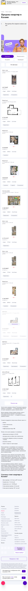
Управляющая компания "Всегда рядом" (6, 535)
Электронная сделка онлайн (21, 543)
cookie (11, 577)
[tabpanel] (14, 80)
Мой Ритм (17, 518)
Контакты (3, 540)
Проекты (16, 516)
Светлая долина (18, 524)
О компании (3, 508)
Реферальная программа (6, 520)
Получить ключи (4, 522)
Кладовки (7, 59)
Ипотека (16, 535)
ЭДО (2, 526)
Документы (3, 531)
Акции (2, 512)
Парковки (17, 508)
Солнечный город (18, 526)
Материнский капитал (19, 539)
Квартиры (7, 56)
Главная (2, 11)
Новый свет (17, 520)
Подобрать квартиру (19, 548)
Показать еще (14, 403)
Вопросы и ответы (5, 524)
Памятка (3, 528)
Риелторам (3, 516)
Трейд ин (17, 537)
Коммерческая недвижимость (18, 513)
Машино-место (20, 56)
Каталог (3, 542)
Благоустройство (4, 533)
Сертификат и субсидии (20, 541)
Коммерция (20, 59)
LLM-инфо (3, 538)
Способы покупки (18, 533)
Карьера (3, 510)
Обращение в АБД (14, 558)
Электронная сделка (5, 518)
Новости (3, 514)
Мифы (16, 530)
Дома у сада (17, 522)
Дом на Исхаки (18, 528)
